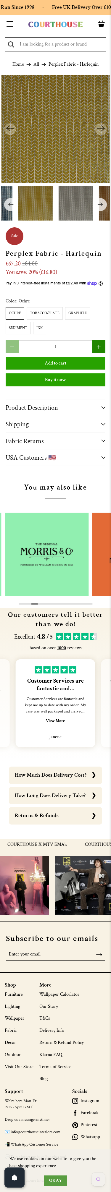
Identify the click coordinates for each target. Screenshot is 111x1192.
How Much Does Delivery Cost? (50, 775)
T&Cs (44, 1018)
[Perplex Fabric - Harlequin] (55, 129)
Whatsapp (90, 1137)
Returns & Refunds (37, 815)
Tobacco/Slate (44, 313)
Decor (10, 1042)
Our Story (48, 1006)
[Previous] (10, 129)
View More (55, 720)
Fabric (11, 1030)
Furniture (14, 994)
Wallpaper (14, 1018)
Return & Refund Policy (61, 1042)
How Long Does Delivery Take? (50, 795)
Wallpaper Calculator (59, 994)
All (36, 64)
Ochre (15, 313)
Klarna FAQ (50, 1055)
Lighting (12, 1006)
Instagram (90, 1101)
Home (18, 64)
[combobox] (55, 44)
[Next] (101, 129)
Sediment (18, 328)
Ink (39, 328)
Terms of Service (55, 1067)
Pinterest (89, 1125)
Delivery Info (51, 1030)
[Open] (14, 1177)
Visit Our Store (19, 1067)
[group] (47, 555)
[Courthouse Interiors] (55, 24)
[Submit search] (11, 44)
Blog (43, 1079)
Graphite (77, 313)
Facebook (90, 1113)
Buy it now (55, 380)
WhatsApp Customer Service (34, 1144)
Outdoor (13, 1055)
